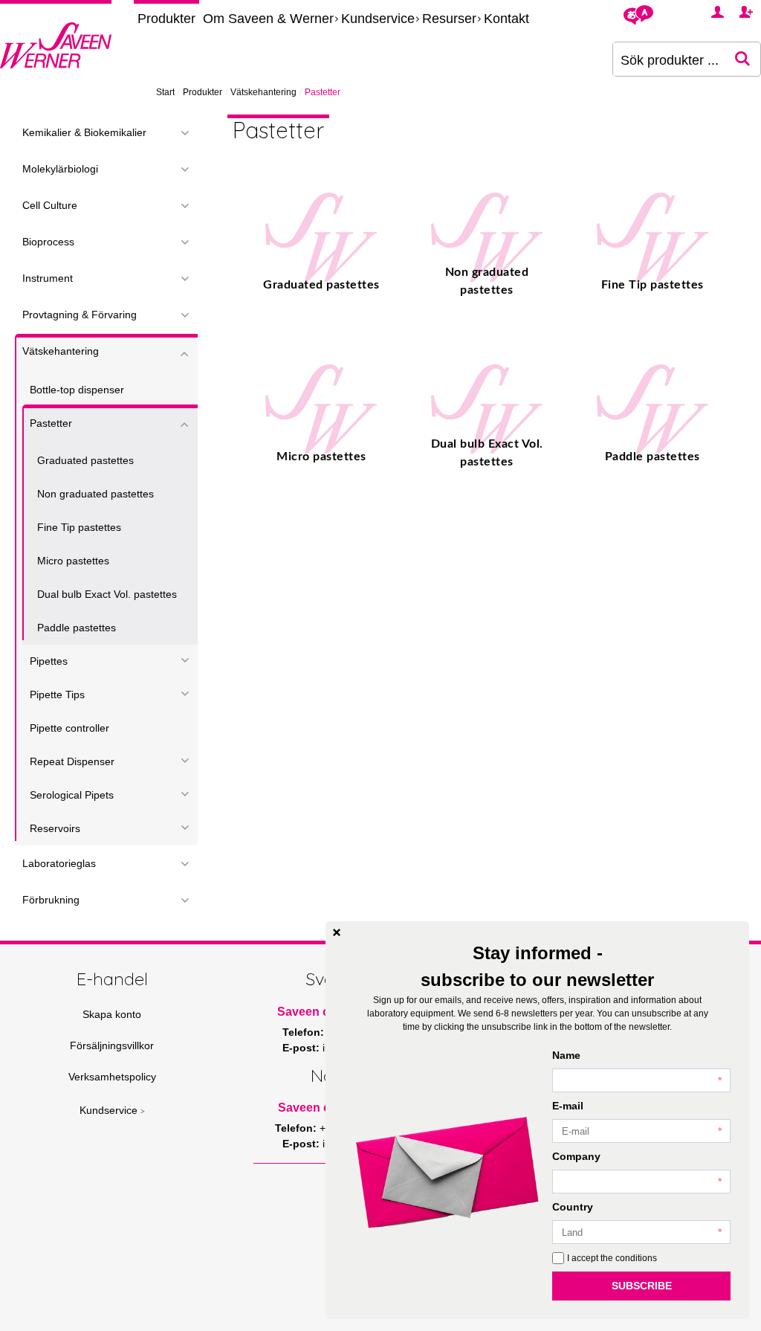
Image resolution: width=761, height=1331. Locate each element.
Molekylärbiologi (60, 169)
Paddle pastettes (76, 628)
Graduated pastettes (85, 460)
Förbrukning (51, 900)
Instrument (47, 278)
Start (165, 92)
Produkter (166, 18)
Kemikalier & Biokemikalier (84, 132)
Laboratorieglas (59, 863)
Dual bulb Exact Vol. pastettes (107, 594)
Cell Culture (49, 205)
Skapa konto (111, 1014)
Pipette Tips (57, 694)
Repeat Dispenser (72, 761)
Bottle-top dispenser (77, 390)
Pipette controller (69, 728)
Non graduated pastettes (95, 494)
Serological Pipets (72, 795)
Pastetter (51, 423)
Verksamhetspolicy (112, 1077)
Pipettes (49, 661)
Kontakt (506, 18)
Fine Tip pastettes (79, 527)
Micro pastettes (73, 561)
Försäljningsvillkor (112, 1045)
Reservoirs (55, 828)
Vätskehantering (263, 92)
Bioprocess (48, 242)
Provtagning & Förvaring (79, 314)
